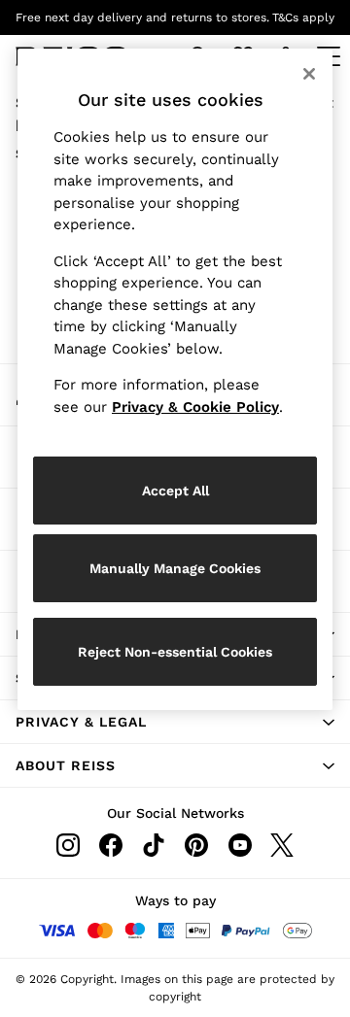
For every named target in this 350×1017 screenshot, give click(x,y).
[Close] (309, 74)
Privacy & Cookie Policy (195, 407)
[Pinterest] (196, 845)
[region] (175, 379)
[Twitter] (282, 845)
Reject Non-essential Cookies (175, 652)
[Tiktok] (153, 845)
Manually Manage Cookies (175, 568)
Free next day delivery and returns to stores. (142, 17)
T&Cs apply (303, 17)
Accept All (175, 490)
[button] (175, 721)
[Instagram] (68, 845)
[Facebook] (110, 845)
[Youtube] (239, 845)
